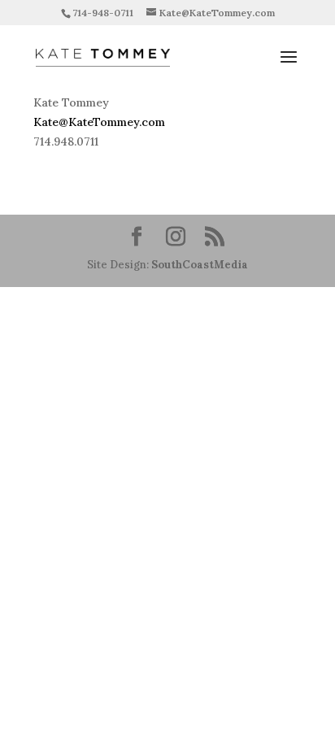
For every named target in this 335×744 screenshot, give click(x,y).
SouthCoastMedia (199, 265)
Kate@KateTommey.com (99, 122)
